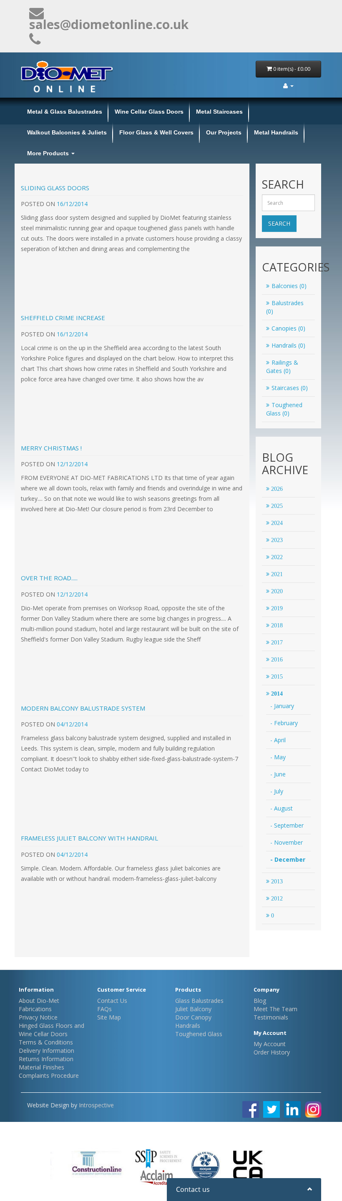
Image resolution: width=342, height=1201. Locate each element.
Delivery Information (46, 1050)
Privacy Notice (38, 1017)
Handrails (187, 1025)
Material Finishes (41, 1067)
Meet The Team (275, 1009)
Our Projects (223, 132)
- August (281, 808)
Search (279, 223)
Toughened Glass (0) (284, 409)
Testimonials (271, 1017)
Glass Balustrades (199, 1001)
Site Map (109, 1017)
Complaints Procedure (49, 1075)
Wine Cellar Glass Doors (149, 111)
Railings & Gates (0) (282, 366)
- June (278, 774)
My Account (270, 1044)
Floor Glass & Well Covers (156, 132)
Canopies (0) (288, 328)
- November (286, 842)
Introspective (96, 1105)
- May (278, 757)
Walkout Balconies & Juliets (67, 132)
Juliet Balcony (193, 1009)
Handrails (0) (288, 345)
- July (276, 791)
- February (284, 723)
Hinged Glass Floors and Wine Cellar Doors (51, 1030)
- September (287, 825)
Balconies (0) (289, 286)
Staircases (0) (290, 388)
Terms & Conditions (46, 1042)
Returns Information (46, 1059)
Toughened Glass (198, 1034)
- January (282, 706)
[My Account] (288, 86)
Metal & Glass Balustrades (64, 111)
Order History (272, 1052)
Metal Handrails (276, 132)
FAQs (104, 1009)
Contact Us (112, 1001)
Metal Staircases (219, 111)
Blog (260, 1001)
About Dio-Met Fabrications (39, 1005)
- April (278, 740)
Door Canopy (193, 1017)
